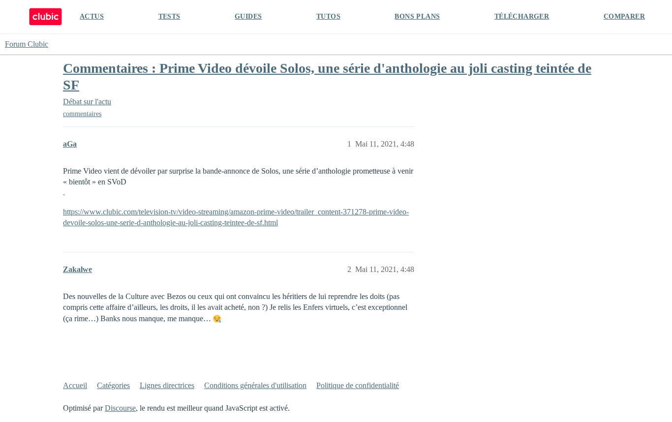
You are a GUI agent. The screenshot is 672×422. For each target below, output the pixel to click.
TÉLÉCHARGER (521, 16)
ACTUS (92, 16)
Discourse (120, 408)
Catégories (113, 385)
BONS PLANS (417, 16)
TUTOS (328, 16)
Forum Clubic (26, 44)
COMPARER (624, 16)
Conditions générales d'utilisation (255, 385)
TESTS (169, 16)
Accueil (75, 385)
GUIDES (248, 16)
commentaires (82, 114)
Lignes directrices (167, 385)
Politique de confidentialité (357, 385)
